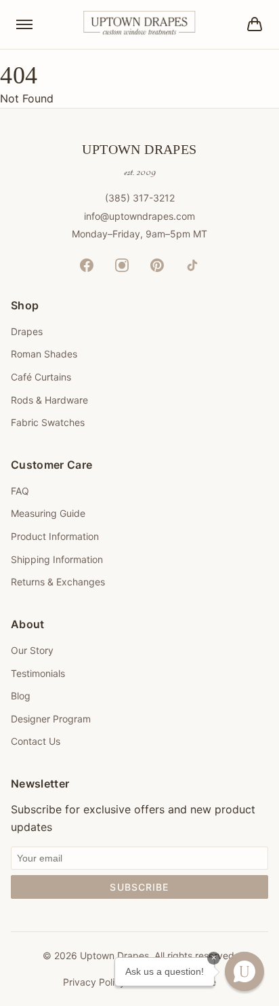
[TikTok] (192, 265)
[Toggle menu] (24, 24)
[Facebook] (86, 265)
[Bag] (254, 24)
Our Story (32, 650)
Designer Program (51, 718)
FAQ (20, 491)
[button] (244, 971)
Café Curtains (41, 377)
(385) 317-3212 (140, 198)
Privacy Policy (94, 982)
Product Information (55, 536)
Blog (20, 695)
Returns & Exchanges (58, 581)
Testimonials (38, 673)
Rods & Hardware (49, 400)
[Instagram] (122, 265)
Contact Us (35, 741)
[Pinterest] (157, 265)
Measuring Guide (48, 513)
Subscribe (139, 887)
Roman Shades (44, 354)
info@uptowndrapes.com (139, 216)
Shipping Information (57, 559)
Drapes (27, 331)
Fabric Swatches (48, 422)
